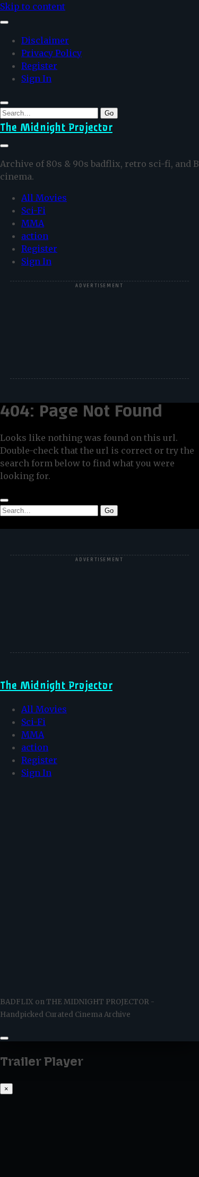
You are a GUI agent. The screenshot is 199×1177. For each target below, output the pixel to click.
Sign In (36, 78)
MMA (32, 223)
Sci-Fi (33, 210)
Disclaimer (45, 40)
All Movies (44, 197)
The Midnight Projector (56, 127)
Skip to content (32, 6)
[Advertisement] (99, 330)
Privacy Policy (51, 53)
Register (39, 65)
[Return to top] (4, 1038)
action (34, 236)
